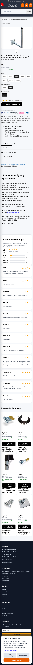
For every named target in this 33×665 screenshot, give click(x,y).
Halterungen (24, 19)
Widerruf (4, 597)
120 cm (11, 80)
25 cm (4, 76)
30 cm (10, 76)
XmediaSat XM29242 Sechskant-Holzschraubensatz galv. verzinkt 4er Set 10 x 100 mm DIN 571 (8, 532)
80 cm (22, 76)
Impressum (5, 605)
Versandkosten (6, 592)
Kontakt (4, 589)
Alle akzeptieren (16, 660)
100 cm (5, 80)
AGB (3, 608)
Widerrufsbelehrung (7, 613)
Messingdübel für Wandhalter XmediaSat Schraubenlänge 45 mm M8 (24, 490)
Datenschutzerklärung (10, 650)
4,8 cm (4, 95)
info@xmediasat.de (13, 212)
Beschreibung (6, 144)
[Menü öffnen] (30, 5)
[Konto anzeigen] (22, 5)
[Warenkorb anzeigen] (26, 5)
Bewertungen (17, 144)
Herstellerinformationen (8, 148)
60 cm (16, 76)
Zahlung (4, 594)
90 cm (28, 76)
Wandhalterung (6, 23)
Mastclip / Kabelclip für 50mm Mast (22, 449)
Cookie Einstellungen (8, 615)
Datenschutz (5, 610)
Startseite (4, 19)
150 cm (18, 80)
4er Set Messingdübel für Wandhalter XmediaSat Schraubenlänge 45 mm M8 (8, 449)
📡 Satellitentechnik (14, 19)
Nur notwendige (9, 655)
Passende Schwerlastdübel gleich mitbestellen (13, 164)
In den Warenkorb (13, 104)
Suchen (29, 11)
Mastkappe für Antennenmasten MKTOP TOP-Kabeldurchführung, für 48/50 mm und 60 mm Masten (8, 490)
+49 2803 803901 (7, 559)
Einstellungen (23, 655)
